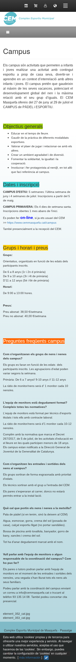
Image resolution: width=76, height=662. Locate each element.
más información (30, 657)
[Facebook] (61, 16)
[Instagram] (69, 16)
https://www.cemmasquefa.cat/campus (31, 222)
